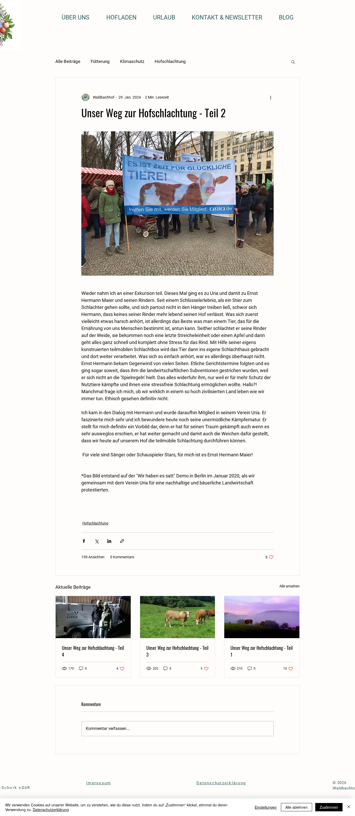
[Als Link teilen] (122, 541)
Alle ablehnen (296, 807)
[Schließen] (349, 807)
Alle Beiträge (67, 61)
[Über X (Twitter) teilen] (96, 541)
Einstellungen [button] (266, 807)
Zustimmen (329, 807)
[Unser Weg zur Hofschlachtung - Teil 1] (261, 617)
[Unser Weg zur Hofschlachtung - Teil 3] (177, 617)
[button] (293, 62)
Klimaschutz (132, 61)
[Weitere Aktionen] (270, 97)
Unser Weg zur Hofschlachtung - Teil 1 (262, 651)
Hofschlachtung (170, 61)
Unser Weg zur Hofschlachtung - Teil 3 (177, 651)
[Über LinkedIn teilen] (109, 541)
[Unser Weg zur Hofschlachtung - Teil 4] (93, 617)
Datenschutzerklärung (51, 809)
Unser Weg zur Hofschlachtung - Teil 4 (93, 651)
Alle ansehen (289, 586)
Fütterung (100, 61)
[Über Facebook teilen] (83, 541)
